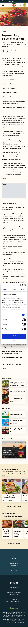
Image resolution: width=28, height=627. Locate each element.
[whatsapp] (15, 51)
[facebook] (3, 51)
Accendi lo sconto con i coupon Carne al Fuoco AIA (16, 430)
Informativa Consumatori (14, 592)
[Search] (20, 5)
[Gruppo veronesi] (14, 608)
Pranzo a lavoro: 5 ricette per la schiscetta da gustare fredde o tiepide (17, 384)
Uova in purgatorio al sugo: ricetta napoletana (17, 391)
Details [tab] (14, 289)
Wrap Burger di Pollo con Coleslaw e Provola (11, 496)
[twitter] (7, 51)
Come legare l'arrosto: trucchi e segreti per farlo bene (7, 533)
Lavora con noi (14, 594)
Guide (3, 28)
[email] (11, 51)
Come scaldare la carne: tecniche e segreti (17, 533)
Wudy (14, 556)
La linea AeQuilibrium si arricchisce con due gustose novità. (16, 422)
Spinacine (14, 565)
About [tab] (23, 289)
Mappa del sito (14, 604)
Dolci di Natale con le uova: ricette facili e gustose (16, 400)
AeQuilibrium (14, 561)
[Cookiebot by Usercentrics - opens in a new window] (20, 285)
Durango (14, 570)
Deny (14, 340)
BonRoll (14, 558)
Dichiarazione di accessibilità (14, 601)
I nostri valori (12, 1)
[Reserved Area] (24, 5)
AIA (14, 554)
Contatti (14, 599)
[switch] (24, 319)
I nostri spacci (14, 597)
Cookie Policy (14, 587)
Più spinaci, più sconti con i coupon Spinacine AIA (17, 413)
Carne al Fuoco (14, 563)
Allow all (14, 335)
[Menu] (3, 5)
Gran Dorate (14, 568)
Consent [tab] (5, 289)
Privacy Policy (14, 590)
